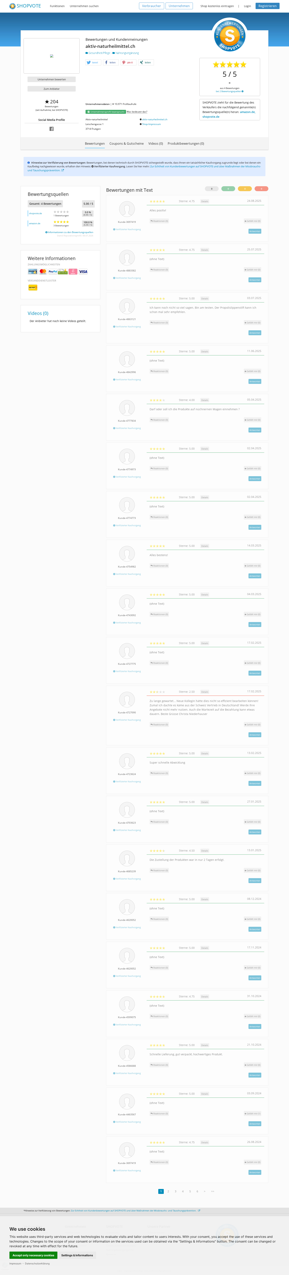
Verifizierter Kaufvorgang (128, 229)
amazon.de (34, 223)
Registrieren (268, 6)
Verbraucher (151, 6)
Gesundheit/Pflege (99, 53)
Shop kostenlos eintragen (217, 6)
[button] (93, 63)
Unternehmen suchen (84, 6)
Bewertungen (95, 143)
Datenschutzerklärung (37, 1263)
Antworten (254, 231)
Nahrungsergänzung (127, 53)
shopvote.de (35, 213)
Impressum (15, 1263)
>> (212, 1191)
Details (204, 201)
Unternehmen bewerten (52, 79)
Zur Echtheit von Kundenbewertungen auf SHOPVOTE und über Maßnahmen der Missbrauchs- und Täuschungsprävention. (134, 1210)
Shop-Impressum (151, 124)
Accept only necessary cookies (33, 1255)
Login (247, 6)
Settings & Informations (77, 1255)
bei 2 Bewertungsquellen (229, 91)
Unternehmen (179, 6)
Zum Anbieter (52, 89)
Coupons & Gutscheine (127, 143)
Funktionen (57, 6)
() (253, 220)
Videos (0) (155, 143)
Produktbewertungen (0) (186, 143)
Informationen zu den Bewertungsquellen (70, 232)
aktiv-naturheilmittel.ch (154, 119)
